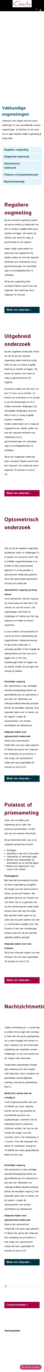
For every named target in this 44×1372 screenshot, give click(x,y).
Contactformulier (16, 1305)
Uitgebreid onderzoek (16, 157)
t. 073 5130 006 (12, 1318)
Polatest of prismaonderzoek (21, 175)
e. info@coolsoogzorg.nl (16, 1322)
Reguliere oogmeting (16, 150)
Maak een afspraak (17, 310)
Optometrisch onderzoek (12, 166)
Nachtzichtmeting (14, 182)
